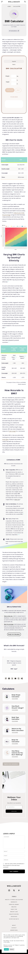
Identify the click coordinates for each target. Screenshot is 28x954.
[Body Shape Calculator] (7, 697)
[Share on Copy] (18, 678)
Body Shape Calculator (16, 696)
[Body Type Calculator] (7, 719)
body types (5, 439)
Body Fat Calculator (14, 634)
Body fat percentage (8, 624)
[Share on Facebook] (9, 678)
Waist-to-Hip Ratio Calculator (18, 729)
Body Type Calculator (15, 718)
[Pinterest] (18, 890)
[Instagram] (9, 890)
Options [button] (11, 949)
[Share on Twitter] (12, 678)
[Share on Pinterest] (5, 678)
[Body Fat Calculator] (7, 742)
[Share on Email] (15, 678)
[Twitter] (14, 890)
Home (9, 6)
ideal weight (12, 431)
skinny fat (16, 499)
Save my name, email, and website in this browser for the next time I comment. (13, 865)
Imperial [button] (14, 61)
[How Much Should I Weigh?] (7, 708)
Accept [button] (6, 949)
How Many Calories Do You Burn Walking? (17, 753)
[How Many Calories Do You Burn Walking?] (7, 753)
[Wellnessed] (14, 1)
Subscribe (14, 811)
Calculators (16, 6)
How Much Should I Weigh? (18, 707)
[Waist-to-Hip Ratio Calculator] (7, 730)
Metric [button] (13, 64)
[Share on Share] (21, 678)
